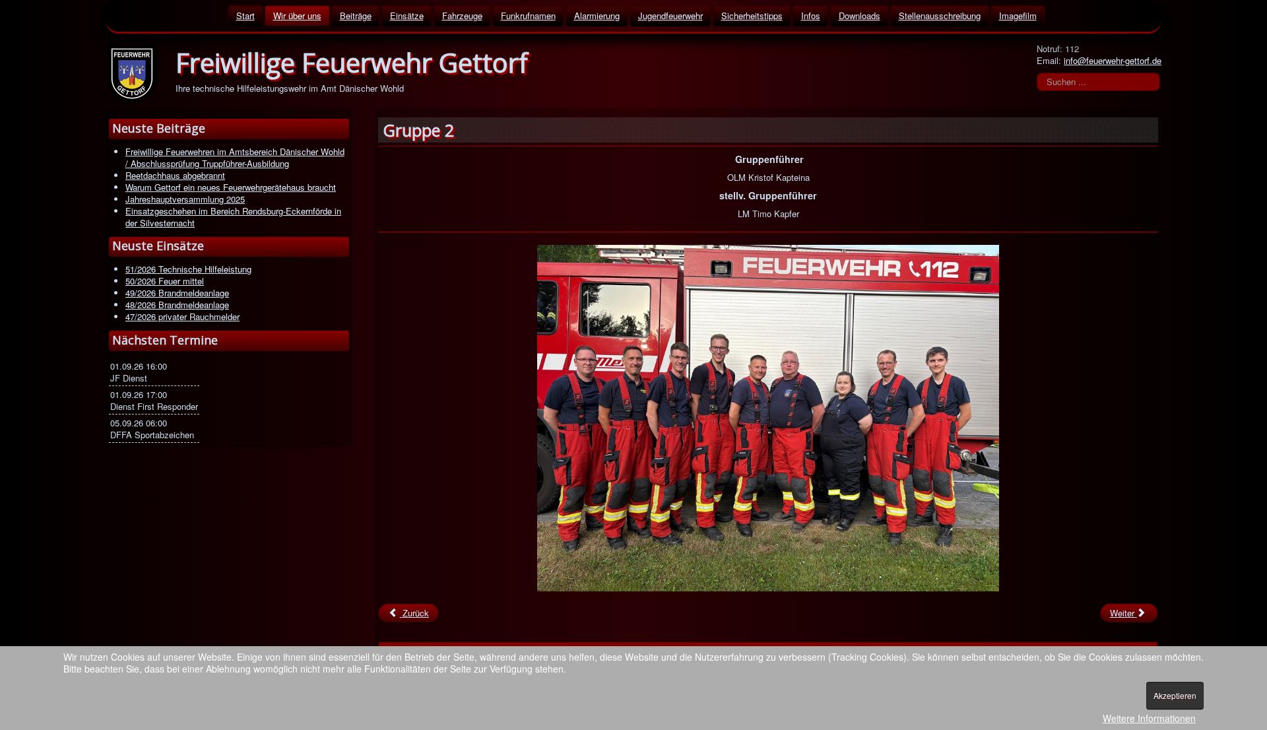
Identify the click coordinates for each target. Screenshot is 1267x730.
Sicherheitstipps (752, 15)
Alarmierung (597, 15)
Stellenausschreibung (940, 15)
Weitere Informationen (1149, 718)
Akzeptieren (1174, 695)
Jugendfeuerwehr (670, 15)
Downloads (859, 15)
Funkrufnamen (528, 15)
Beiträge (356, 15)
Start (245, 15)
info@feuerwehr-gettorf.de (1112, 60)
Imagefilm (1018, 15)
